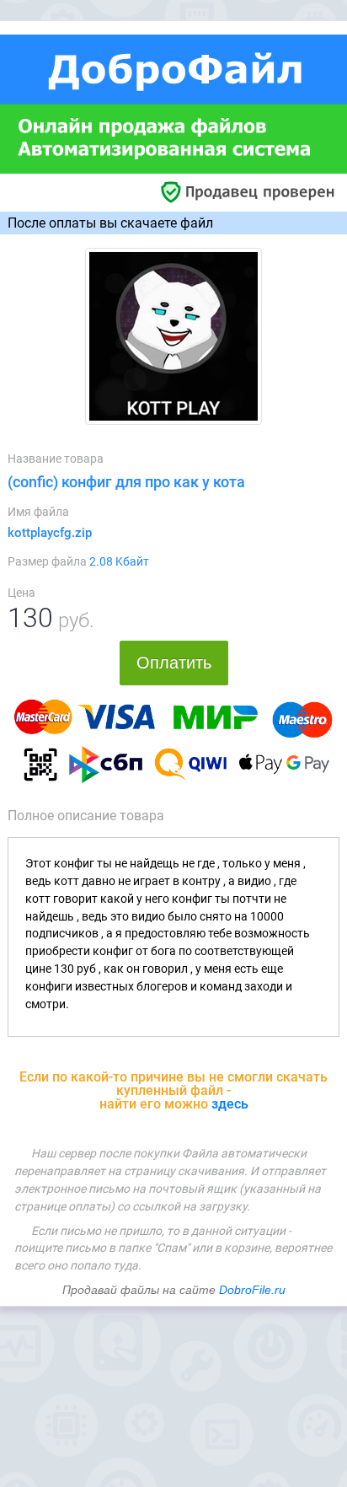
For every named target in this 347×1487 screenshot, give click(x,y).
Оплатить (173, 662)
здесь (229, 1104)
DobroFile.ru (252, 1289)
